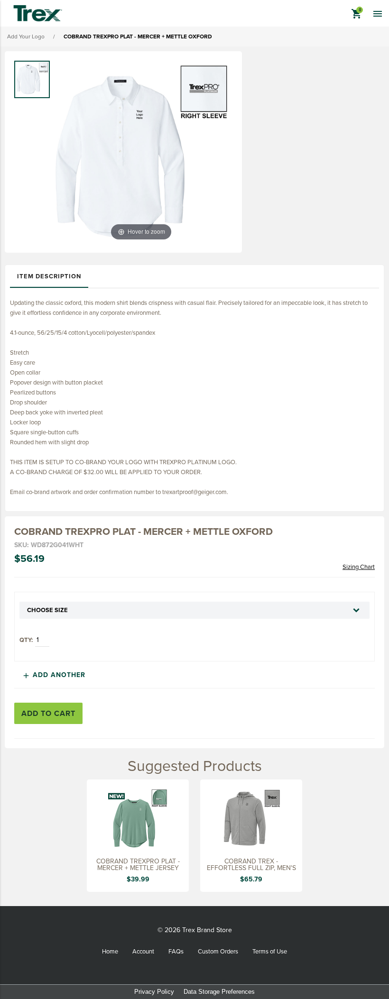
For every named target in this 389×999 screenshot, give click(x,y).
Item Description (49, 276)
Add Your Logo (26, 36)
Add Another (53, 675)
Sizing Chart (359, 567)
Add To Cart (48, 713)
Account (143, 951)
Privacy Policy (154, 991)
